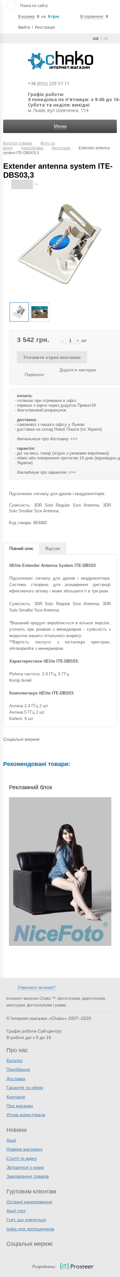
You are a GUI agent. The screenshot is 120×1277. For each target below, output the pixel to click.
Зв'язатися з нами (25, 1167)
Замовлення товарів (27, 1176)
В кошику (26, 16)
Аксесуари (61, 148)
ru (106, 38)
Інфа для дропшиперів (30, 1228)
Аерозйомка (32, 148)
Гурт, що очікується (26, 1219)
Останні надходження (29, 1201)
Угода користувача (25, 1114)
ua (96, 38)
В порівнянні (91, 16)
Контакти (15, 1096)
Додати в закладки (78, 370)
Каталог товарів (17, 143)
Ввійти (24, 27)
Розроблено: (44, 1266)
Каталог (14, 1060)
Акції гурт (16, 1210)
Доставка (15, 1078)
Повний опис (21, 548)
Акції (11, 1140)
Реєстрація (45, 27)
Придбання (18, 1069)
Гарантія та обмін (24, 1087)
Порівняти (34, 374)
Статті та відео (21, 1158)
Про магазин (19, 1105)
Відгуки (52, 548)
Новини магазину (24, 1149)
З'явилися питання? (36, 987)
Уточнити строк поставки (52, 357)
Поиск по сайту (34, 6)
